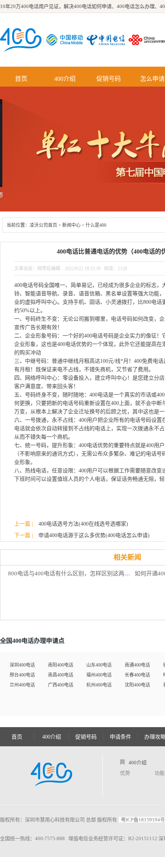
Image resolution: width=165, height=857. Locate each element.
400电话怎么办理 (136, 6)
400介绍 (65, 78)
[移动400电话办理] (66, 40)
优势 (125, 773)
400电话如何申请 (93, 6)
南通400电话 (137, 665)
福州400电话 (99, 675)
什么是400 (96, 225)
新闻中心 (71, 225)
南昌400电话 (60, 675)
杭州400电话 (99, 685)
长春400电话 (137, 675)
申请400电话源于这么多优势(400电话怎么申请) (94, 535)
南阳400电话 (60, 665)
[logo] (51, 775)
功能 (160, 773)
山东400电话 (99, 665)
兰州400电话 (22, 685)
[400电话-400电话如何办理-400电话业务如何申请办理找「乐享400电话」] (20, 40)
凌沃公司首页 (43, 225)
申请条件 (120, 737)
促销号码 (108, 78)
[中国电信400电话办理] (108, 40)
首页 (21, 78)
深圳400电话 (22, 665)
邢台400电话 (22, 675)
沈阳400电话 (137, 685)
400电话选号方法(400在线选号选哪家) (83, 524)
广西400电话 (60, 685)
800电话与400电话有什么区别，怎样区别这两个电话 (71, 573)
